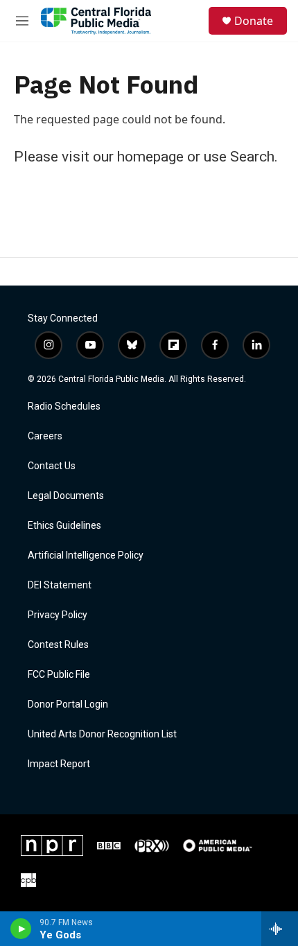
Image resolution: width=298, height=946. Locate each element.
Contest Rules (58, 645)
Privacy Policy (57, 615)
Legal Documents (66, 496)
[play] (21, 929)
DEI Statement (59, 585)
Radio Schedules (64, 406)
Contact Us (52, 466)
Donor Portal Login (68, 704)
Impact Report (59, 764)
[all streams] (279, 928)
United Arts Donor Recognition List (102, 734)
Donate (253, 21)
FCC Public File (59, 674)
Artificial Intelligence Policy (85, 555)
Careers (45, 436)
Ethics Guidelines (64, 525)
